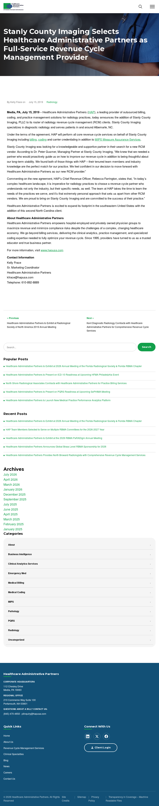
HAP (91, 112)
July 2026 (10, 474)
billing (33, 139)
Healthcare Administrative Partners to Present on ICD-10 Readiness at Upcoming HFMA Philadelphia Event (62, 374)
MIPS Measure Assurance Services (118, 139)
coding (42, 139)
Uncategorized (16, 639)
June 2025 (10, 509)
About (11, 544)
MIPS (11, 601)
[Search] (140, 6)
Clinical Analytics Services (23, 563)
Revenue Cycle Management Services (23, 748)
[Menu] (151, 6)
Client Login (103, 747)
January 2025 (12, 529)
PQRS (11, 620)
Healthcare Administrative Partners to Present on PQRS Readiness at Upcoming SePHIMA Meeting (58, 391)
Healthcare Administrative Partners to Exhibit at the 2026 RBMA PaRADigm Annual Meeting (54, 438)
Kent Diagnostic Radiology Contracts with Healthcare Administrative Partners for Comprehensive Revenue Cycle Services (118, 324)
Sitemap (81, 797)
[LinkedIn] (87, 736)
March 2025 (11, 519)
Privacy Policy (93, 798)
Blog (5, 760)
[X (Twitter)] (96, 736)
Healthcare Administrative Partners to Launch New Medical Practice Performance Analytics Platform (58, 400)
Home (6, 735)
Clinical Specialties (13, 754)
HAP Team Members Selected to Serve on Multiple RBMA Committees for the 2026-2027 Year (55, 429)
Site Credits (65, 798)
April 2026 (10, 479)
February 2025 (13, 524)
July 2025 (10, 504)
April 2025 (10, 514)
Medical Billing (16, 582)
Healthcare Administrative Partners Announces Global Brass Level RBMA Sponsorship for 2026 (56, 446)
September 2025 (14, 499)
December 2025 (14, 494)
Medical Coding (16, 592)
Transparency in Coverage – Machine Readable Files (127, 798)
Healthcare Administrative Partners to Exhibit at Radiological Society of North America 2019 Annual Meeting (38, 322)
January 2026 (12, 489)
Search (146, 347)
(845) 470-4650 (11, 713)
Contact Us (9, 778)
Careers (7, 772)
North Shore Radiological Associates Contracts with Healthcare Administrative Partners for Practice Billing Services (66, 383)
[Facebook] (106, 736)
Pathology (13, 611)
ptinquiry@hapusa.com (34, 713)
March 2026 (11, 484)
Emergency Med (17, 573)
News (6, 766)
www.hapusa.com (52, 250)
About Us (8, 742)
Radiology (52, 102)
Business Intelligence (20, 554)
